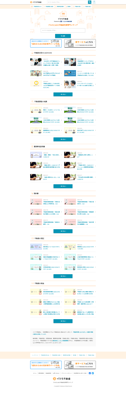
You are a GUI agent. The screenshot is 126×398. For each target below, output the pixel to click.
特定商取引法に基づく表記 (80, 373)
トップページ (35, 355)
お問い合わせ (56, 373)
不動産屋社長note (37, 6)
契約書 (69, 6)
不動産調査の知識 (49, 6)
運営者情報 (41, 373)
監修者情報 (48, 373)
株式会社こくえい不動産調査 (60, 340)
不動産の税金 (88, 6)
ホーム (34, 373)
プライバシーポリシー (66, 373)
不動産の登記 (77, 6)
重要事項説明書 (60, 6)
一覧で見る (62, 94)
